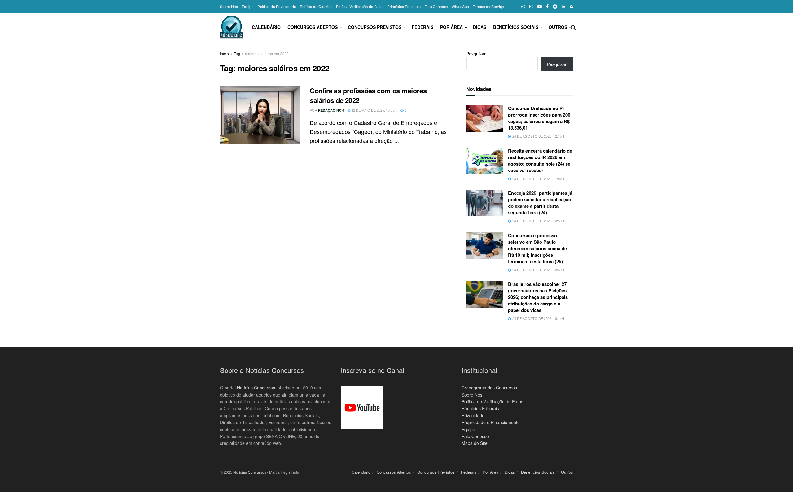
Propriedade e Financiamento (491, 422)
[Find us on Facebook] (547, 6)
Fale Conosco (436, 6)
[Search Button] (573, 27)
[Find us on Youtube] (539, 6)
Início (224, 53)
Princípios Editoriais (404, 6)
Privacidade (473, 415)
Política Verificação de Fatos (359, 6)
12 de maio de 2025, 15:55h (373, 110)
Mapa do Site (475, 443)
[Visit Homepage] (231, 27)
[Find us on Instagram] (531, 6)
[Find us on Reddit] (555, 6)
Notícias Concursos (256, 387)
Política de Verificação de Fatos (492, 401)
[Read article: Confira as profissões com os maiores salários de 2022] (260, 115)
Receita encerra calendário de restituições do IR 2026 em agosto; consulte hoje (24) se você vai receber (540, 160)
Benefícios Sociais (515, 27)
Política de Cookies (316, 6)
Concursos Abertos (312, 27)
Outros (558, 27)
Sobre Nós (229, 6)
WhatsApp (460, 6)
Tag (237, 53)
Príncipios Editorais (480, 408)
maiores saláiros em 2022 (267, 53)
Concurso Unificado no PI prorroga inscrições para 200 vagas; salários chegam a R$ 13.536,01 (539, 118)
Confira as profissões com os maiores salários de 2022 (368, 95)
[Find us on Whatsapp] (523, 6)
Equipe (248, 6)
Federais (422, 27)
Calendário (266, 27)
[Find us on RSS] (571, 6)
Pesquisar (476, 54)
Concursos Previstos (374, 27)
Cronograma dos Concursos (489, 387)
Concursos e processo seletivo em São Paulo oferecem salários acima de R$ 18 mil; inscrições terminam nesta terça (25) (537, 248)
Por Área (451, 27)
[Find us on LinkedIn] (563, 6)
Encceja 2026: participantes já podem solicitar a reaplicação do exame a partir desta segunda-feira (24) (540, 202)
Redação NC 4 (331, 110)
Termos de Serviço (488, 6)
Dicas (479, 27)
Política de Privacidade (276, 6)
